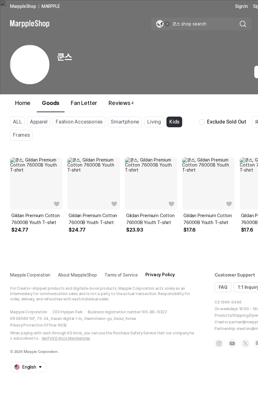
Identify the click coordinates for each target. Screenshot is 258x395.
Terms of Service (121, 274)
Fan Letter (84, 103)
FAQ (223, 287)
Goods (50, 103)
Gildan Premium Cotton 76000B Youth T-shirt (35, 219)
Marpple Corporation (30, 274)
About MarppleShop (77, 274)
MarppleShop (23, 6)
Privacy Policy (160, 274)
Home (23, 103)
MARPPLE (51, 6)
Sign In (241, 6)
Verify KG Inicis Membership (66, 338)
